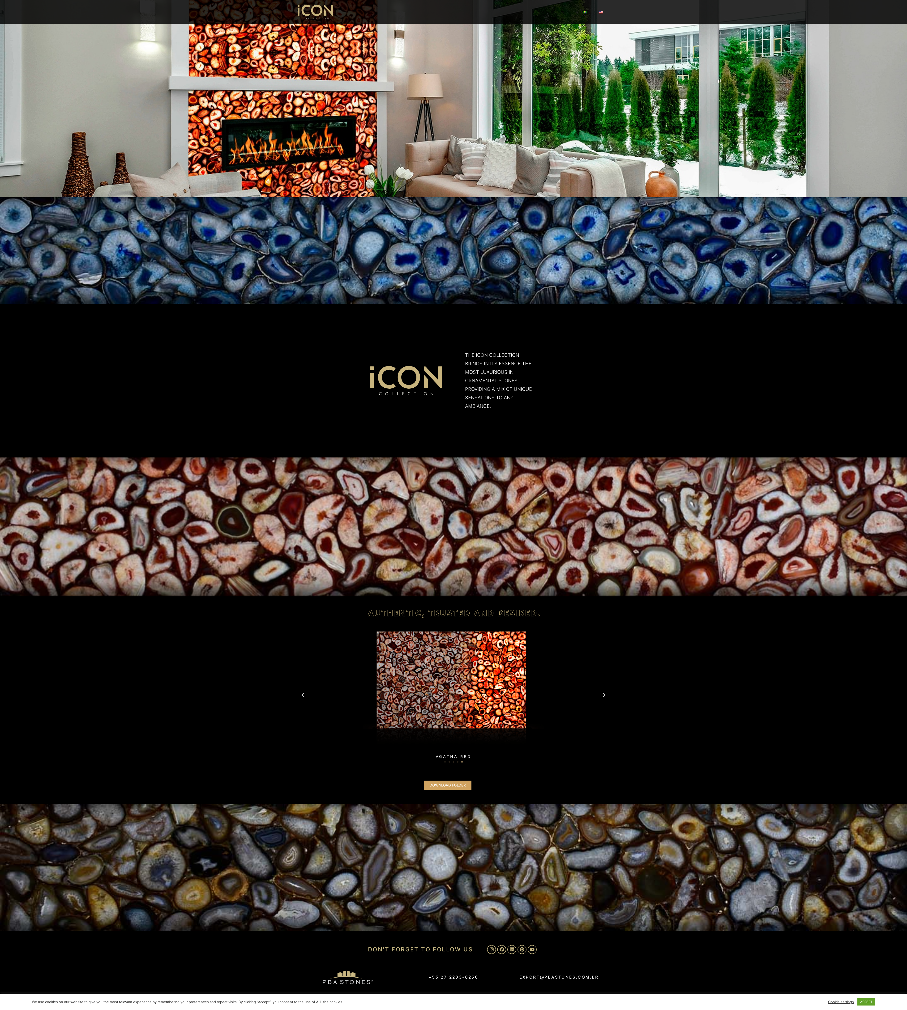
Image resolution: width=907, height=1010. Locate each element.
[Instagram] (491, 949)
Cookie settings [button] (841, 1002)
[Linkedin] (511, 949)
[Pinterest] (522, 949)
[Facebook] (501, 949)
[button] (303, 695)
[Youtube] (532, 949)
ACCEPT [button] (866, 1002)
